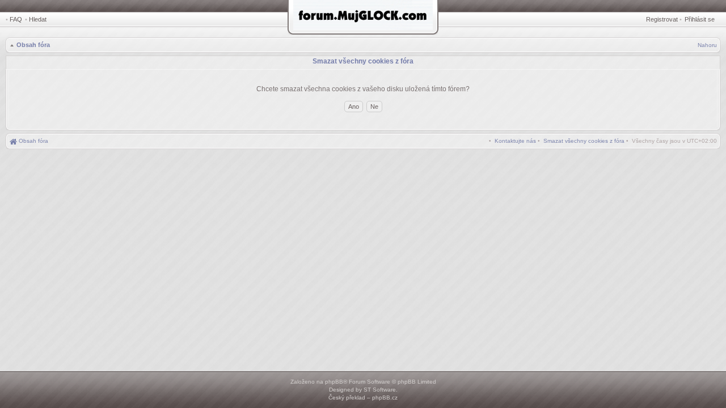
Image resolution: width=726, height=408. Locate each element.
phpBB (334, 382)
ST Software (380, 389)
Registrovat (662, 19)
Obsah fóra (33, 44)
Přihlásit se (700, 19)
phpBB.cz (385, 397)
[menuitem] (583, 141)
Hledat (38, 19)
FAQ (16, 19)
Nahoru (707, 45)
